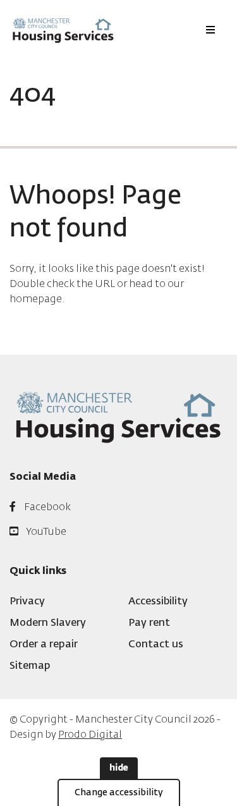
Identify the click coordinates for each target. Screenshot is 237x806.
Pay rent (149, 623)
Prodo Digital (90, 735)
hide (118, 768)
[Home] (63, 30)
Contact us (155, 645)
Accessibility (158, 602)
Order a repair (43, 645)
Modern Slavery (47, 623)
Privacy (27, 602)
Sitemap (30, 666)
